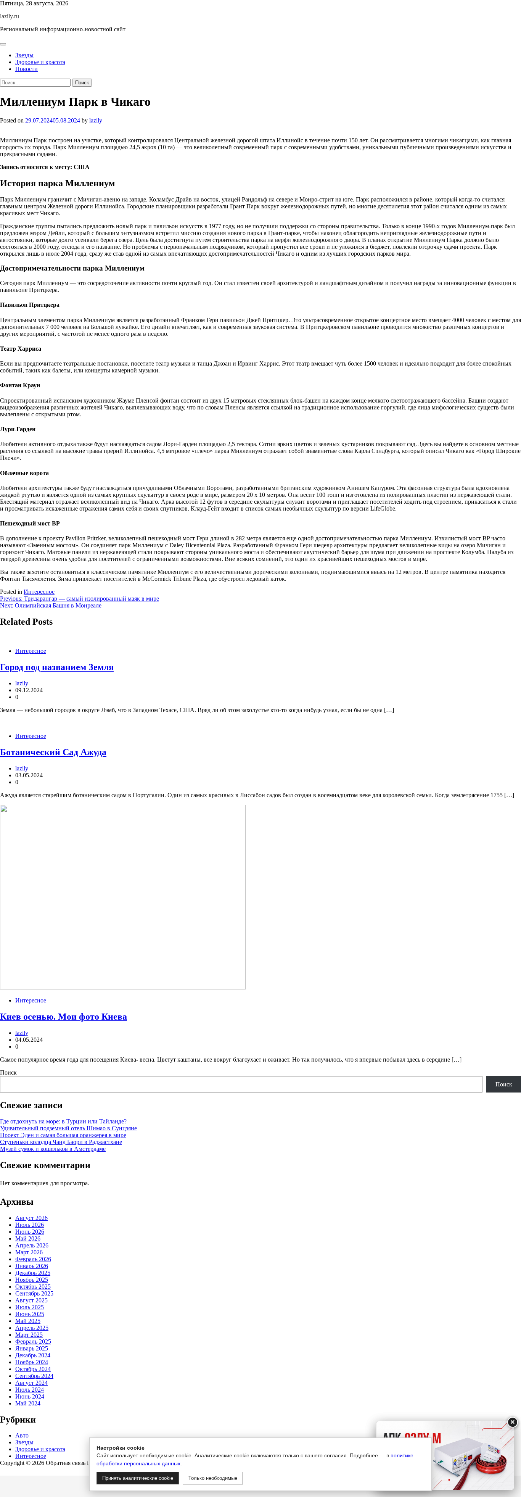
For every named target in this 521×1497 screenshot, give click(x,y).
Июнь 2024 (29, 1396)
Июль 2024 (29, 1389)
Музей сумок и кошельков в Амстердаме (53, 1149)
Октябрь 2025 (33, 1286)
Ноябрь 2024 (31, 1361)
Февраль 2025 (33, 1341)
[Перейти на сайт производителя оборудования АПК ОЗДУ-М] (445, 1455)
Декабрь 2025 (32, 1272)
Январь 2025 (31, 1348)
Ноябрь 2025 (31, 1279)
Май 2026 (27, 1238)
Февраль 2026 (33, 1258)
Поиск (8, 1072)
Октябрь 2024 (33, 1368)
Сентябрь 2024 (34, 1375)
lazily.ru (9, 16)
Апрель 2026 (31, 1245)
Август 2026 (31, 1217)
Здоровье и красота (40, 62)
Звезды (24, 55)
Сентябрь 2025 (34, 1293)
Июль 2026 (29, 1224)
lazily (95, 120)
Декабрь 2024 (32, 1355)
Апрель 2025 (31, 1327)
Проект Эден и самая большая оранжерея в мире (63, 1135)
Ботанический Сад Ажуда (53, 752)
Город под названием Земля (57, 667)
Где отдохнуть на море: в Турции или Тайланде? (63, 1121)
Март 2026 (29, 1252)
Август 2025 (31, 1300)
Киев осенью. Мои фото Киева (63, 1017)
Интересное (39, 591)
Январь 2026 (31, 1265)
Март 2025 (29, 1334)
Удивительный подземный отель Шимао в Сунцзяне (68, 1128)
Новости (26, 69)
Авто (22, 1435)
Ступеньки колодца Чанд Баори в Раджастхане (61, 1142)
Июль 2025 (29, 1307)
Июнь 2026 (29, 1231)
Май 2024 (27, 1403)
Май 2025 (27, 1320)
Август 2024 (31, 1382)
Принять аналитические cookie (137, 1478)
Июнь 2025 (29, 1313)
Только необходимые (212, 1478)
